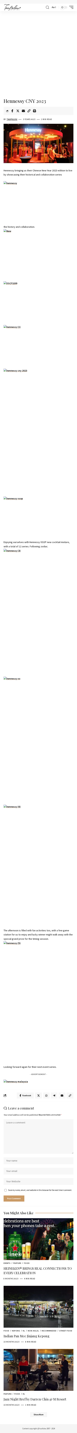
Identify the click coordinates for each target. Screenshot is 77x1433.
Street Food (65, 1331)
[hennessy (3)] (38, 611)
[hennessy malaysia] (16, 1081)
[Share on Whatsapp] (46, 1095)
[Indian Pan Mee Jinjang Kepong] (38, 1307)
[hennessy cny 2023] (38, 430)
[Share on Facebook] (12, 111)
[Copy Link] (28, 111)
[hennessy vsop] (38, 516)
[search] (47, 7)
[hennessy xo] (38, 738)
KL (24, 1331)
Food (27, 1263)
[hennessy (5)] (38, 1003)
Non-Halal (33, 1331)
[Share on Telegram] (54, 1095)
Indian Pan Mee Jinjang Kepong (26, 1336)
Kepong (16, 1331)
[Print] (34, 111)
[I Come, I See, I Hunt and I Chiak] (12, 7)
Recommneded (49, 1331)
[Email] (23, 111)
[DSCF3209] (38, 301)
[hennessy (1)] (38, 344)
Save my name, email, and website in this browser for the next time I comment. (40, 1190)
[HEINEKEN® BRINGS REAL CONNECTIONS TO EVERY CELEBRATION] (38, 1239)
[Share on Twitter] (17, 111)
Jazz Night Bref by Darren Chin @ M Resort (35, 1399)
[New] (38, 255)
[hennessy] (38, 201)
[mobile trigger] (70, 7)
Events (7, 1263)
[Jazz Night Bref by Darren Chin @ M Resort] (38, 1370)
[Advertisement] (38, 54)
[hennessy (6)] (38, 866)
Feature (17, 1263)
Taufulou (12, 119)
